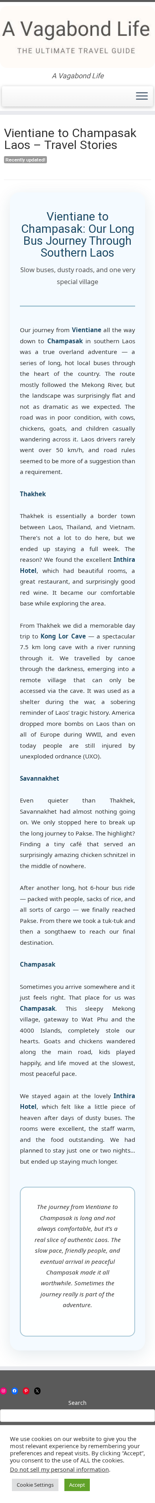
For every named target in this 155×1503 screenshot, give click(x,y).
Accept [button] (77, 1484)
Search (77, 1402)
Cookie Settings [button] (35, 1484)
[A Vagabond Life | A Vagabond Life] (77, 37)
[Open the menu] (142, 97)
